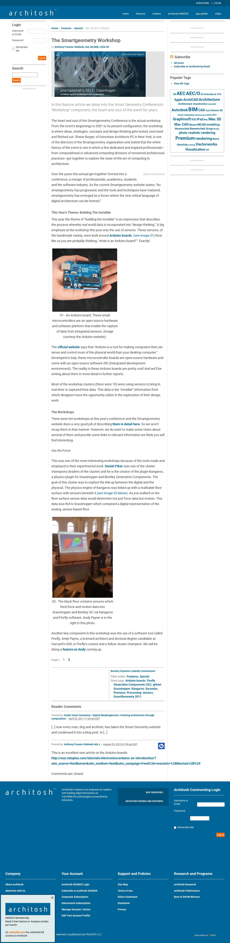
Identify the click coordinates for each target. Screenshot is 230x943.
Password (17, 40)
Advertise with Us (15, 890)
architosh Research (185, 884)
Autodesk (180, 110)
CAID (207, 110)
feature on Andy (74, 649)
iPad (200, 119)
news (126, 13)
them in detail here (126, 424)
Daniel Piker (114, 466)
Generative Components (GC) (132, 684)
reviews (156, 13)
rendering (204, 138)
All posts (179, 62)
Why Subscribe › (155, 792)
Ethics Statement (127, 896)
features (140, 13)
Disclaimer (124, 903)
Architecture (209, 99)
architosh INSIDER (178, 13)
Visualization (195, 149)
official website (69, 347)
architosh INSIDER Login (75, 884)
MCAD (201, 124)
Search (16, 80)
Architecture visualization (193, 103)
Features (66, 28)
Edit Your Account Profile (76, 915)
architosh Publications (187, 890)
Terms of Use (125, 890)
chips (218, 13)
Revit (216, 138)
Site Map (123, 884)
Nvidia (216, 129)
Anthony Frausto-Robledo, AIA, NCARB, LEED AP (82, 46)
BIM (193, 109)
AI (202, 94)
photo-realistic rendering (197, 133)
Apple (178, 100)
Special (78, 28)
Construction (200, 115)
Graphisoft (182, 119)
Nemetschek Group (201, 128)
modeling (213, 124)
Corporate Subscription (75, 896)
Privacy (122, 909)
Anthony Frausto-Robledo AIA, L (82, 744)
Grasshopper (122, 688)
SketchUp (182, 144)
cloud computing (186, 115)
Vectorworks (206, 144)
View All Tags (181, 83)
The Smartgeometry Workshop (86, 40)
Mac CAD (181, 124)
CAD (201, 110)
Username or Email (17, 32)
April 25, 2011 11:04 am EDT (84, 718)
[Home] (33, 14)
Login (217, 3)
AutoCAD (212, 104)
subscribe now (17, 932)
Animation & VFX (212, 94)
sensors (148, 692)
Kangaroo (138, 688)
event (209, 115)
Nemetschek (182, 128)
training (191, 145)
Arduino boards (120, 235)
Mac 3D (214, 119)
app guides (202, 13)
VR (207, 149)
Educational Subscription (76, 903)
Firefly (151, 680)
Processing (134, 692)
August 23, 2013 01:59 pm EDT (120, 744)
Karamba (151, 688)
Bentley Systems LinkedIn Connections (133, 671)
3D (174, 94)
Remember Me (22, 49)
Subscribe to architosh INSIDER (79, 890)
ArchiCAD (190, 100)
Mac (206, 119)
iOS (194, 119)
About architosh (14, 884)
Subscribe (203, 3)
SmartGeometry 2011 (127, 696)
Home (54, 28)
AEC (181, 93)
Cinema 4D (216, 110)
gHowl (157, 684)
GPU (214, 115)
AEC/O (193, 93)
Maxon (193, 124)
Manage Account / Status (76, 909)
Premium (119, 692)
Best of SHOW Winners (187, 896)
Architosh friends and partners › (144, 801)
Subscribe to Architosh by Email (192, 66)
